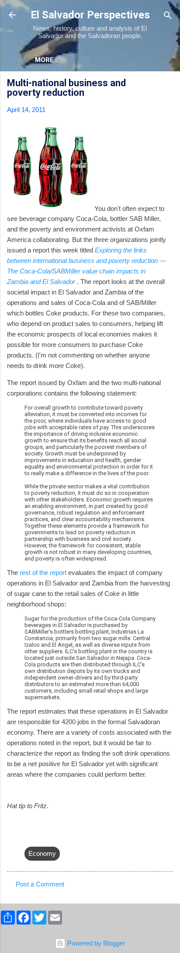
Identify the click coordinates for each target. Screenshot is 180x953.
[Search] (168, 16)
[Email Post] (29, 836)
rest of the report (43, 572)
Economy (42, 853)
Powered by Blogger (95, 943)
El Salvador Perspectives (90, 15)
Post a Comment (40, 884)
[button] (168, 84)
